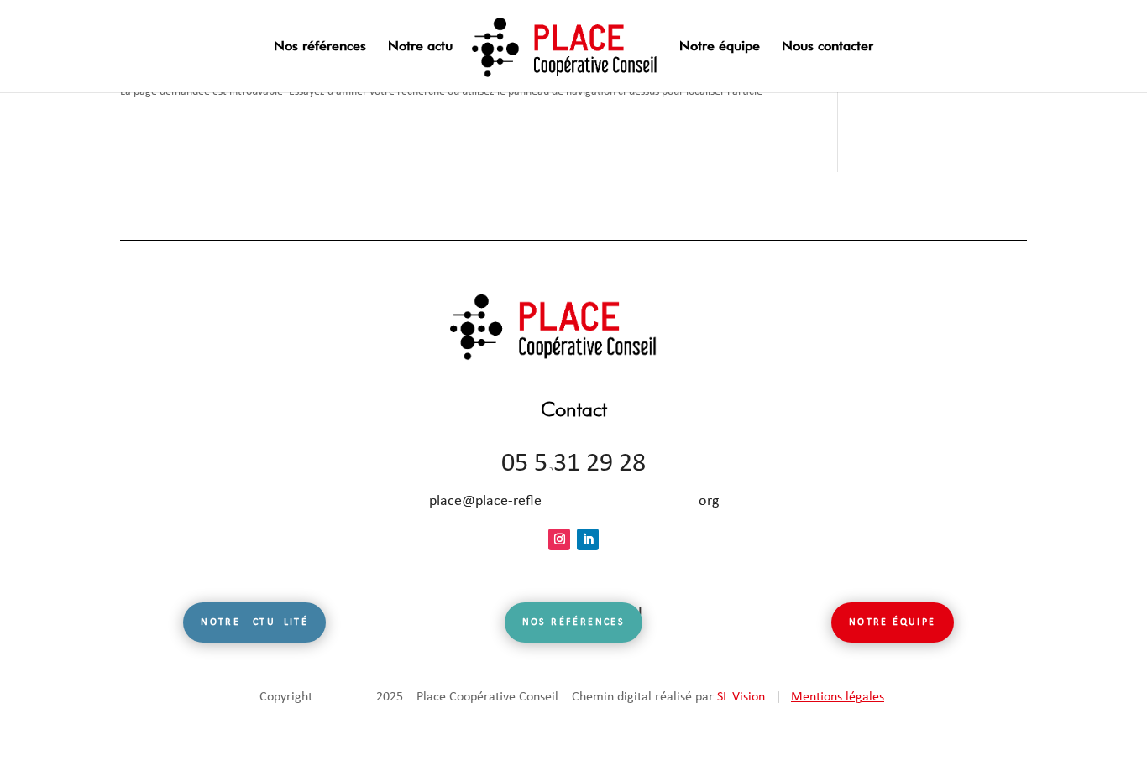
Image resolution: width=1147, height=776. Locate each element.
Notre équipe (719, 47)
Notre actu (420, 47)
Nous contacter (827, 47)
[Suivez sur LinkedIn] (588, 539)
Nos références (320, 47)
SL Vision (741, 697)
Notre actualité (254, 622)
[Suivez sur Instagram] (559, 539)
